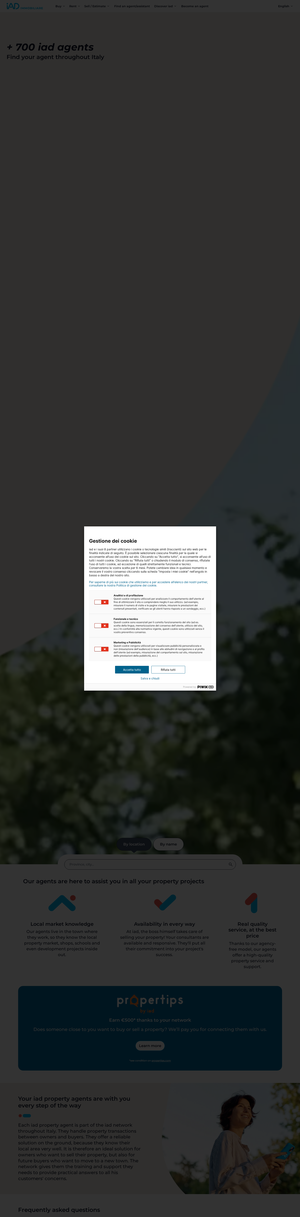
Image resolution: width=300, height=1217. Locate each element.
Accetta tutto (132, 669)
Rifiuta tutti (168, 669)
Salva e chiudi (150, 678)
